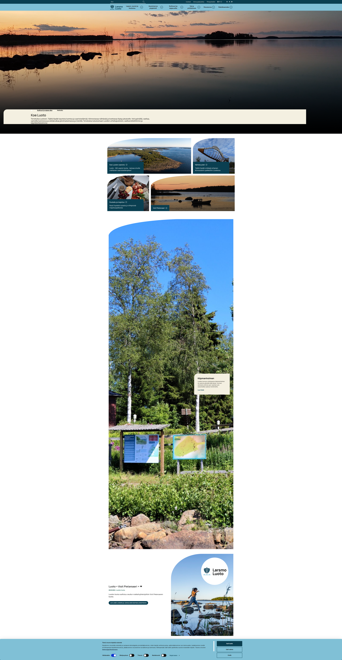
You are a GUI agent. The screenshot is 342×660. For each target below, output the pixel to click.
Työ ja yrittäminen (191, 7)
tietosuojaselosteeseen (109, 649)
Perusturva (208, 7)
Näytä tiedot (173, 655)
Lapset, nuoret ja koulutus (132, 7)
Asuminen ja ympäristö (153, 7)
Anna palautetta (198, 2)
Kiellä (229, 655)
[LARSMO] (116, 7)
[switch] (131, 655)
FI (219, 2)
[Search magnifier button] (143, 1)
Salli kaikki (229, 643)
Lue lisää (201, 390)
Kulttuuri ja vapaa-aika (173, 7)
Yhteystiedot (211, 2)
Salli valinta (229, 649)
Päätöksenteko (223, 7)
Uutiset (188, 2)
